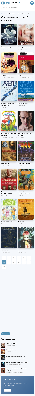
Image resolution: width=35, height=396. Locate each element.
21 (4, 267)
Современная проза (15, 14)
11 (9, 262)
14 (23, 262)
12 (14, 262)
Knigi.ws (6, 14)
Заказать (7, 390)
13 (19, 262)
